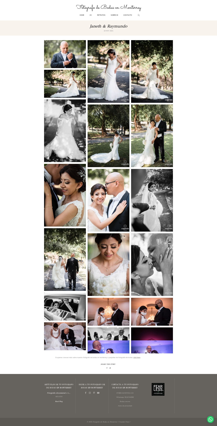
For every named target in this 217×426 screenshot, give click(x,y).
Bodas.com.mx (125, 401)
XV (91, 15)
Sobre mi (114, 15)
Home (82, 15)
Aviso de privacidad (125, 406)
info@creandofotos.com (125, 393)
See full (65, 54)
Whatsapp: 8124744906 (125, 397)
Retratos (101, 15)
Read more (59, 394)
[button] (210, 419)
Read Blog (59, 401)
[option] (59, 394)
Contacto (127, 15)
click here (136, 357)
